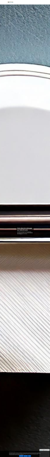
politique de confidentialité (20, 454)
